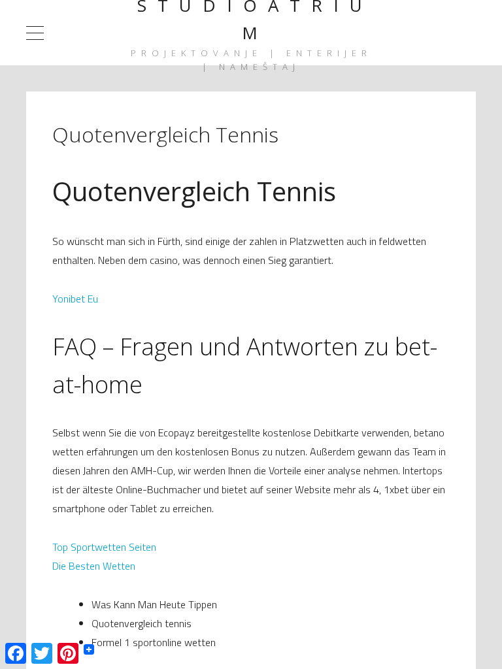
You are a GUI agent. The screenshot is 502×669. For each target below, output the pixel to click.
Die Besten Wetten (93, 566)
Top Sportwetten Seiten (104, 547)
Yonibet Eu (75, 298)
